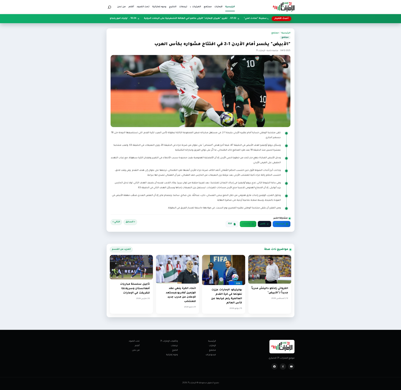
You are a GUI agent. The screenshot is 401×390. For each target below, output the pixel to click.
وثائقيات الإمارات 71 (169, 341)
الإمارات (212, 346)
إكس (262, 224)
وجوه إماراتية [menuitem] (159, 7)
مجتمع (275, 33)
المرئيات (195, 7)
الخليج (175, 350)
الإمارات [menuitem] (218, 7)
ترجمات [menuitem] (183, 7)
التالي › (116, 222)
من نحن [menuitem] (121, 7)
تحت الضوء (134, 341)
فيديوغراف (211, 355)
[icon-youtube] (291, 366)
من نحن (136, 350)
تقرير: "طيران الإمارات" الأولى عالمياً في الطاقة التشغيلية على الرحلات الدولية (213, 18)
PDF (230, 224)
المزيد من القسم (121, 249)
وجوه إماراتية (172, 355)
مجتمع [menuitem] (208, 7)
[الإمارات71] (283, 7)
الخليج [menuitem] (172, 7)
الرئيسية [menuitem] (230, 7)
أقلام (137, 346)
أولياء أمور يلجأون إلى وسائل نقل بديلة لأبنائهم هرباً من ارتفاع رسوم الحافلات (112, 18)
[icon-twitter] (283, 366)
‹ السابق (130, 222)
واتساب (246, 224)
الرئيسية (285, 33)
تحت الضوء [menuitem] (143, 7)
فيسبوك (279, 224)
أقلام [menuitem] (131, 7)
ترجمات (174, 346)
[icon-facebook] (274, 366)
